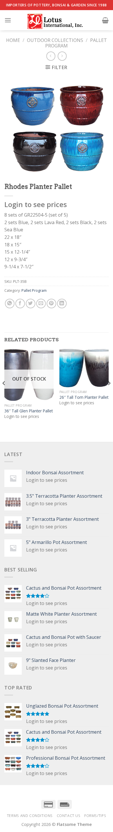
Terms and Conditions (30, 815)
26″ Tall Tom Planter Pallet (83, 397)
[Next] (109, 394)
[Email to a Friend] (41, 303)
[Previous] (4, 394)
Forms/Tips (95, 815)
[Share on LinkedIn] (62, 303)
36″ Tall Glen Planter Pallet (28, 411)
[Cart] (105, 20)
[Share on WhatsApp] (9, 303)
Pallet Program (34, 290)
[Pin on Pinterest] (51, 303)
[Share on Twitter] (30, 303)
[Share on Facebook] (20, 303)
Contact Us (69, 815)
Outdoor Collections (55, 40)
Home (13, 40)
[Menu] (7, 20)
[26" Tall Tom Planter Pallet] (84, 368)
